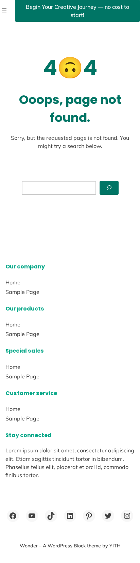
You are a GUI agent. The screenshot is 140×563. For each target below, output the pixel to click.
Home (12, 282)
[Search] (109, 188)
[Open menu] (4, 11)
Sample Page (22, 291)
